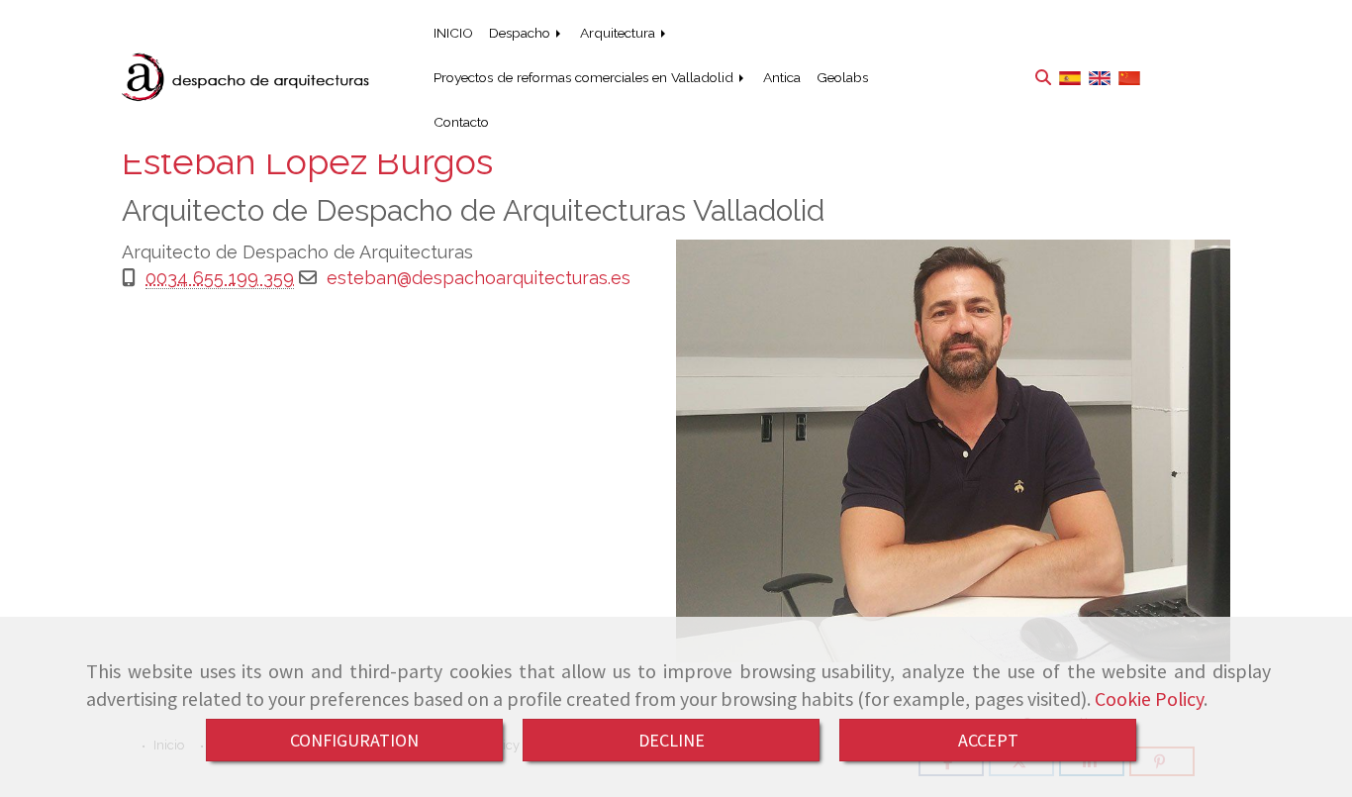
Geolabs (842, 77)
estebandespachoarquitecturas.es (478, 277)
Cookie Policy (1149, 699)
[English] (1100, 76)
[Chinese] (1129, 76)
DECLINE (671, 740)
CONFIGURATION (354, 740)
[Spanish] (1070, 76)
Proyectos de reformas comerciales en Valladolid (585, 77)
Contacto (461, 122)
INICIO (453, 33)
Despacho (521, 33)
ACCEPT (988, 740)
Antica (782, 77)
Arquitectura (619, 33)
